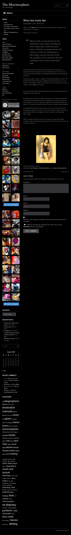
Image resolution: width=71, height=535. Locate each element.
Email (25, 203)
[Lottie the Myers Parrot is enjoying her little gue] (15, 124)
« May (4, 370)
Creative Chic (6, 54)
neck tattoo (4, 507)
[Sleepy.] (15, 115)
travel (12, 450)
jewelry (5, 426)
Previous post (28, 171)
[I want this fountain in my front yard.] (6, 151)
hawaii (4, 422)
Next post (64, 171)
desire (16, 475)
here (34, 84)
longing (5, 496)
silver (11, 441)
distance (9, 478)
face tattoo (11, 481)
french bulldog (12, 483)
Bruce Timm (57, 168)
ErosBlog (5, 52)
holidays (10, 422)
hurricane (9, 489)
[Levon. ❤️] (6, 161)
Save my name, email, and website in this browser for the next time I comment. (44, 220)
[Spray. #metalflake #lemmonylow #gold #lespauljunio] (6, 269)
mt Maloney (9, 504)
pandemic (7, 510)
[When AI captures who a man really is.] (15, 161)
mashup (15, 426)
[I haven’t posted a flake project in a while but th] (15, 287)
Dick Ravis (5, 91)
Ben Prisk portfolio (7, 58)
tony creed (7, 516)
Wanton (33, 27)
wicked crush (5, 524)
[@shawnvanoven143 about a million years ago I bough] (15, 133)
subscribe (26, 226)
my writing (8, 438)
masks (10, 499)
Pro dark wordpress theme (62, 530)
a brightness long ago (7, 459)
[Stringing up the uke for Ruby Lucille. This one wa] (6, 287)
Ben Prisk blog (6, 56)
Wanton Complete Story (11, 32)
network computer (12, 507)
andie (4, 463)
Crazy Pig (5, 75)
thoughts (5, 451)
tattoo (13, 513)
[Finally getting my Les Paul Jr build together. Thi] (6, 260)
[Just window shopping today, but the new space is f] (15, 151)
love (12, 426)
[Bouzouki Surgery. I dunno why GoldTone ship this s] (6, 223)
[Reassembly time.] (6, 278)
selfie (15, 511)
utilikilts (17, 450)
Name (25, 196)
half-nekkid (14, 419)
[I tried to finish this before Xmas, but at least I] (6, 251)
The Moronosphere (15, 4)
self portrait (6, 513)
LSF (16, 496)
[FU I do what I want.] (15, 197)
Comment (26, 182)
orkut (12, 438)
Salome (4, 89)
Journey (6, 390)
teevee (16, 447)
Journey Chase (6, 44)
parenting (16, 438)
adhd (14, 459)
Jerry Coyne (5, 67)
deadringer (6, 475)
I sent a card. (8, 327)
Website (25, 210)
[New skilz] (15, 251)
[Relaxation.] (6, 133)
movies (5, 435)
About (5, 22)
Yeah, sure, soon (13, 378)
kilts (10, 426)
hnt (7, 422)
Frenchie (4, 485)
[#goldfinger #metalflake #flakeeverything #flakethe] (15, 297)
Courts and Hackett (8, 73)
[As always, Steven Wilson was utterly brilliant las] (15, 188)
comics (12, 404)
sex (8, 441)
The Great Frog (6, 81)
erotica (36, 168)
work (8, 454)
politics (4, 441)
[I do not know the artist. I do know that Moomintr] (6, 188)
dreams (4, 415)
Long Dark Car (8, 24)
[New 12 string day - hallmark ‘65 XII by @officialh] (15, 232)
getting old (9, 485)
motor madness (13, 432)
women (4, 454)
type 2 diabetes (5, 520)
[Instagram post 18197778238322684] (15, 142)
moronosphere (10, 429)
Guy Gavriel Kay (7, 93)
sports (9, 444)
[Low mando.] (15, 223)
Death (13, 475)
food (3, 419)
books (4, 404)
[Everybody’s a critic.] (6, 124)
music (12, 435)
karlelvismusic (7, 492)
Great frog (6, 487)
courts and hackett (7, 471)
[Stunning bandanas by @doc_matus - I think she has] (6, 170)
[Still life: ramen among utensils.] (6, 115)
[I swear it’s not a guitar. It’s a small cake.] (6, 197)
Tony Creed (5, 83)
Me (3, 95)
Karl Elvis (41, 23)
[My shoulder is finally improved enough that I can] (6, 214)
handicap (4, 489)
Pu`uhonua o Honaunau (11, 26)
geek (8, 418)
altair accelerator (11, 461)
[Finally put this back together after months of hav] (6, 242)
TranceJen (5, 48)
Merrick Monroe (7, 60)
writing (46, 168)
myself (4, 438)
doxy (13, 478)
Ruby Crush (5, 79)
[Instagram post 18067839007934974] (6, 297)
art (32, 168)
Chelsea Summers (7, 50)
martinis (5, 499)
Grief (13, 487)
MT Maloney (6, 77)
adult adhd (4, 461)
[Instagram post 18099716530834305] (6, 142)
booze (8, 404)
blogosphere (12, 401)
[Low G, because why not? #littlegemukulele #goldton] (15, 242)
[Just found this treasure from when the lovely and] (15, 179)
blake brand (12, 463)
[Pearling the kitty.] (15, 278)
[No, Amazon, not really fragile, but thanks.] (15, 214)
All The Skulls (15, 384)
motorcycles (5, 432)
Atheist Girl (5, 65)
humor (16, 422)
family (16, 415)
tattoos (41, 168)
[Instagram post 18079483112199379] (6, 232)
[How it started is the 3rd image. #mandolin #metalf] (15, 269)
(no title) (6, 330)
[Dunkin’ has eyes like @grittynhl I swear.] (15, 170)
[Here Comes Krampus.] (15, 260)
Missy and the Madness (9, 46)
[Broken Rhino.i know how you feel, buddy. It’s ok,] (6, 179)
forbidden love (5, 483)
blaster (3, 466)
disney (15, 411)
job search (14, 489)
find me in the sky (9, 338)
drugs (8, 415)
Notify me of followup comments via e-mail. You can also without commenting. (42, 225)
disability (4, 478)
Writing (6, 34)
